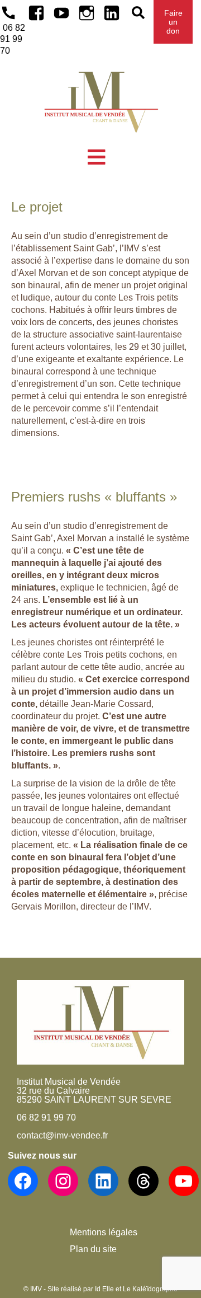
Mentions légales (103, 1232)
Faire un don (173, 21)
